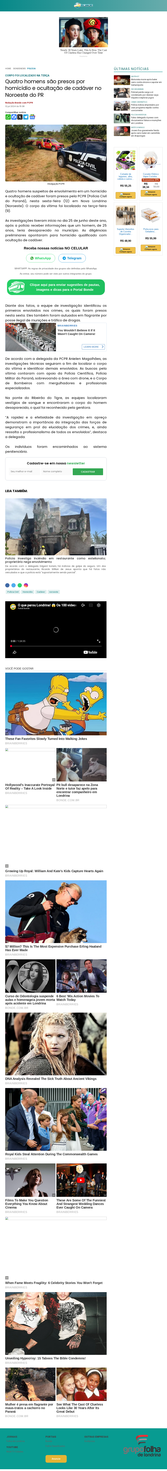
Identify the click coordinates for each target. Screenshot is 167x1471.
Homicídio (28, 592)
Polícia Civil (12, 592)
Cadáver (41, 592)
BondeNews (19, 68)
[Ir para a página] (83, 5)
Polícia (31, 68)
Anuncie (56, 1458)
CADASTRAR (88, 471)
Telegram (74, 258)
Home (8, 68)
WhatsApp (43, 258)
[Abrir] (2, 5)
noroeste (53, 592)
